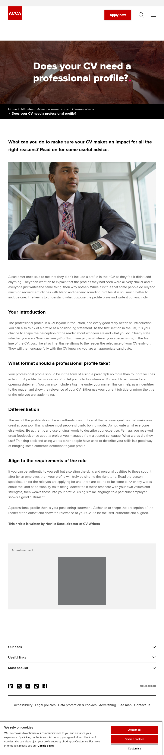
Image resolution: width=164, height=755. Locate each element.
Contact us (142, 705)
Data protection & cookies (77, 705)
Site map (125, 705)
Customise (134, 748)
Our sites (15, 647)
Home (12, 109)
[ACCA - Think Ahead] (15, 19)
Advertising (107, 705)
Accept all (134, 730)
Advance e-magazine (53, 109)
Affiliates (27, 109)
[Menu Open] (153, 15)
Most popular (18, 668)
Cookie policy (46, 746)
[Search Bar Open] (141, 15)
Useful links (17, 657)
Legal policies (45, 705)
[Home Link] (148, 686)
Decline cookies (134, 739)
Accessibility (23, 705)
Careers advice (83, 109)
